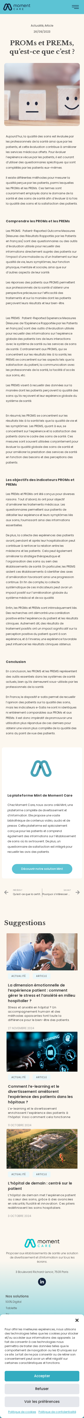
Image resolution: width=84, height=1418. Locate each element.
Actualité (18, 976)
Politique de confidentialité (57, 1412)
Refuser (42, 1388)
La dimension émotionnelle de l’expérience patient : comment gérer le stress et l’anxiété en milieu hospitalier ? (41, 992)
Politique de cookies (22, 1412)
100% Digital (13, 1302)
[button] (77, 1320)
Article (41, 976)
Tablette (11, 1308)
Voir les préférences (42, 1401)
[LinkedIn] (42, 1282)
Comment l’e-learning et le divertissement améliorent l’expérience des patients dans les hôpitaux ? (40, 1094)
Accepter (42, 1375)
